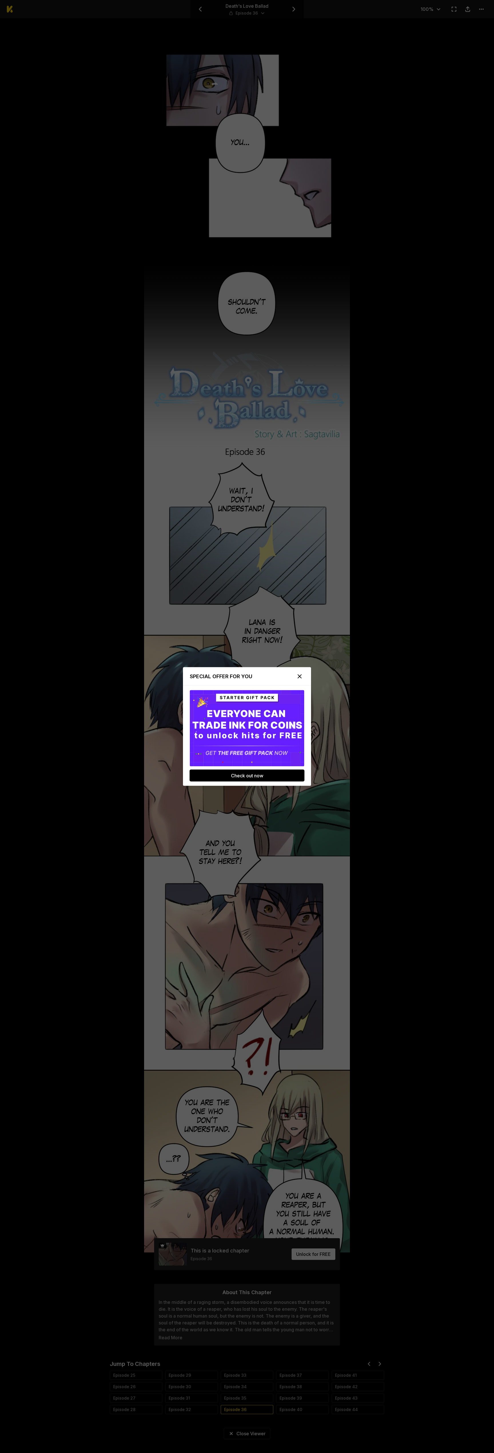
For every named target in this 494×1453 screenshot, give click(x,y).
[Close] (299, 676)
